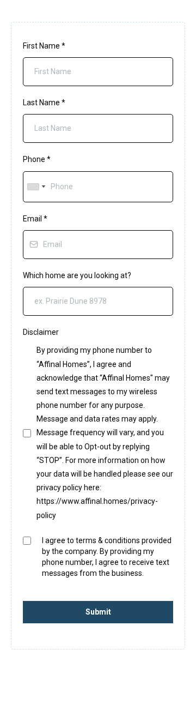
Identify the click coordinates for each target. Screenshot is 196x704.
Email (35, 218)
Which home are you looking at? (77, 275)
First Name (44, 45)
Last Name (44, 102)
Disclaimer (41, 332)
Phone (37, 159)
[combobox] (35, 187)
